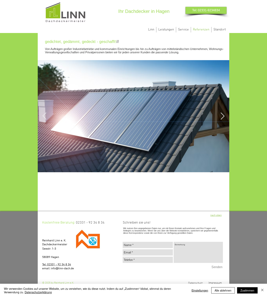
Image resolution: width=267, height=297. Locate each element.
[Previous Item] (44, 116)
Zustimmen (247, 290)
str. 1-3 (51, 249)
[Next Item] (222, 116)
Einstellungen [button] (200, 290)
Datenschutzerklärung (38, 292)
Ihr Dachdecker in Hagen (143, 11)
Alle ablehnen (223, 290)
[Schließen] (262, 290)
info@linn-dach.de (62, 268)
